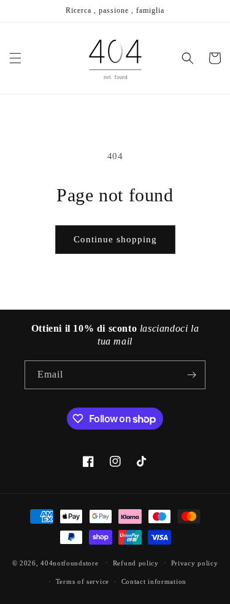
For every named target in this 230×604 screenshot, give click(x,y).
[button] (15, 58)
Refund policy (136, 563)
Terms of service (82, 581)
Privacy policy (194, 563)
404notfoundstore (69, 562)
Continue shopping (115, 239)
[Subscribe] (191, 374)
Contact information (153, 581)
